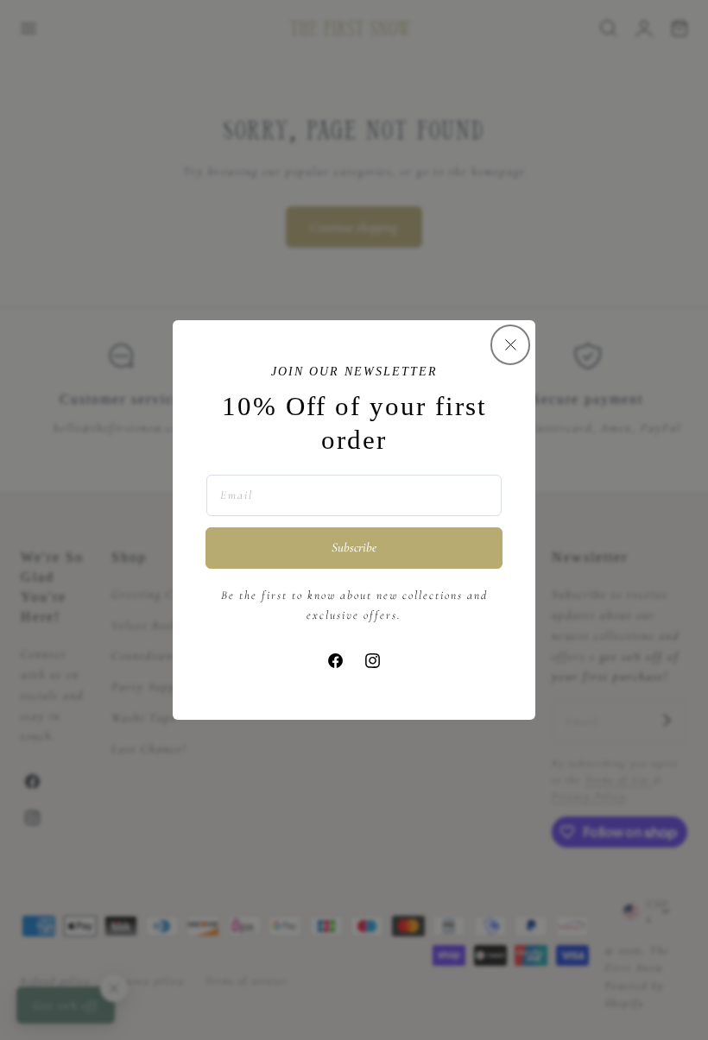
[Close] (510, 344)
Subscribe (354, 547)
